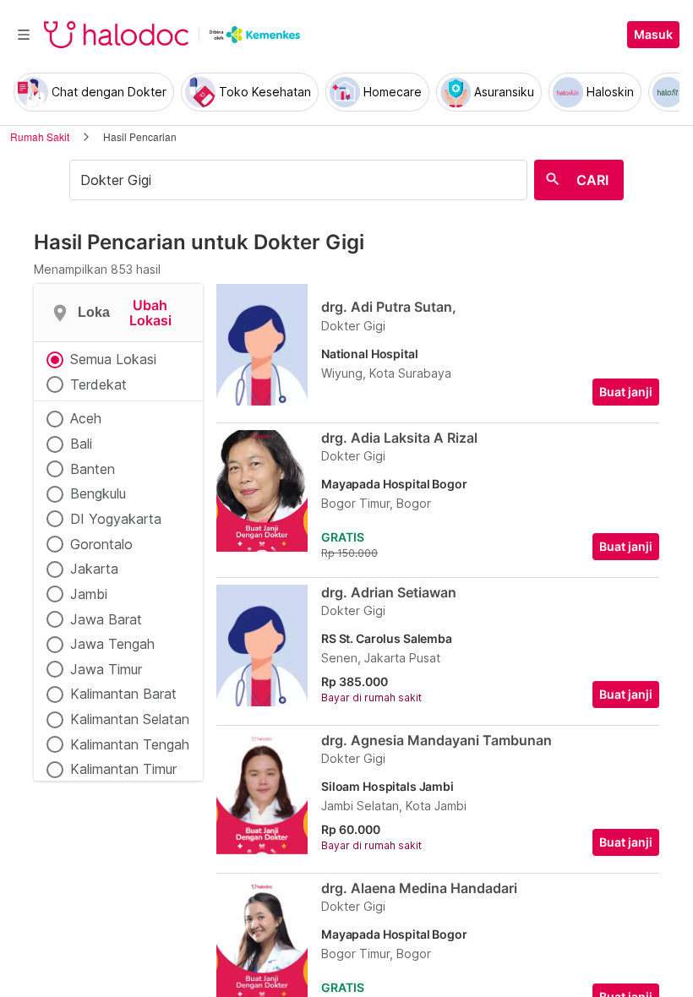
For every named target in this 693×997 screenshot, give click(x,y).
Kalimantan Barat (123, 693)
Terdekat (98, 384)
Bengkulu (98, 493)
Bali (81, 443)
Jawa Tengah (112, 643)
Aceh (85, 418)
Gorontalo (101, 544)
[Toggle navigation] (24, 34)
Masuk (653, 34)
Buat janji (625, 392)
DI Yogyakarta (115, 518)
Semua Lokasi (113, 359)
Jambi (88, 594)
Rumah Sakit (39, 136)
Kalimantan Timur (123, 768)
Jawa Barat (106, 619)
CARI (592, 180)
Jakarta (94, 568)
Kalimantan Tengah (129, 744)
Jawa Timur (106, 669)
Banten (92, 469)
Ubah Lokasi (150, 313)
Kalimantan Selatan (129, 719)
